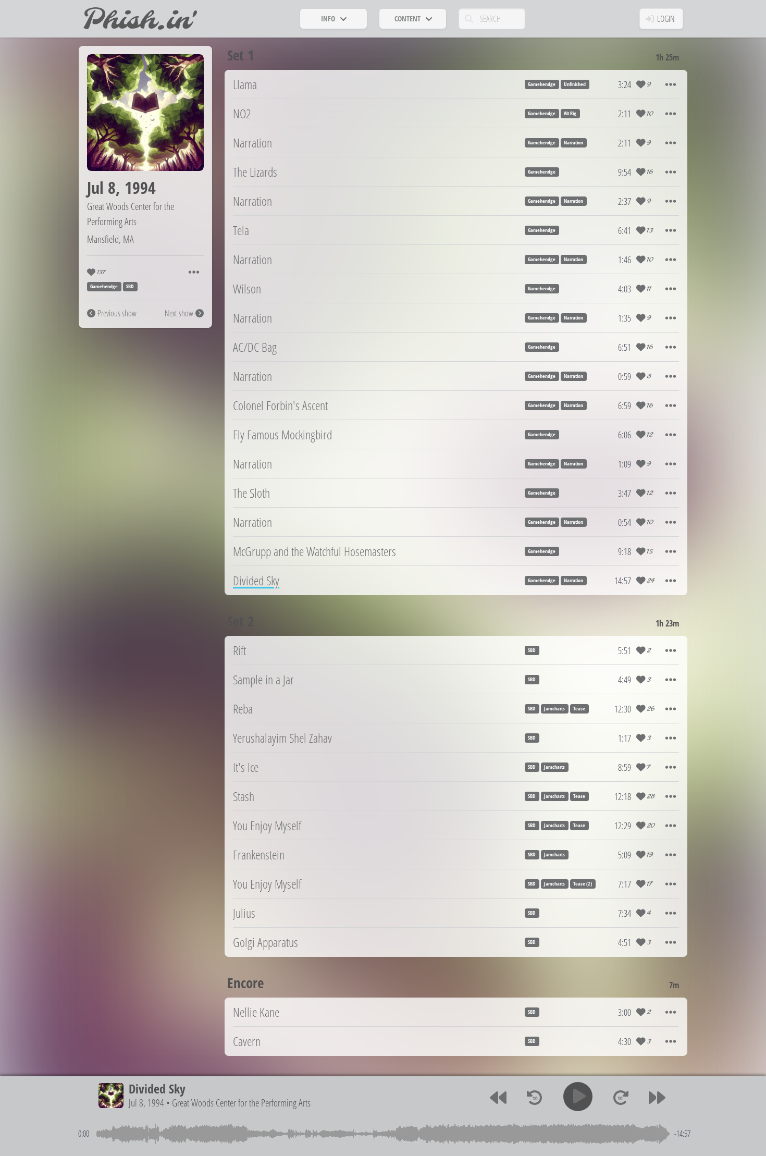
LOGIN (666, 18)
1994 (140, 187)
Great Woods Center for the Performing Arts (130, 213)
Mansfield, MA (110, 239)
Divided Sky (157, 1088)
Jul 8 (101, 187)
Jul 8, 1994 (146, 1103)
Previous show (117, 313)
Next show (179, 313)
